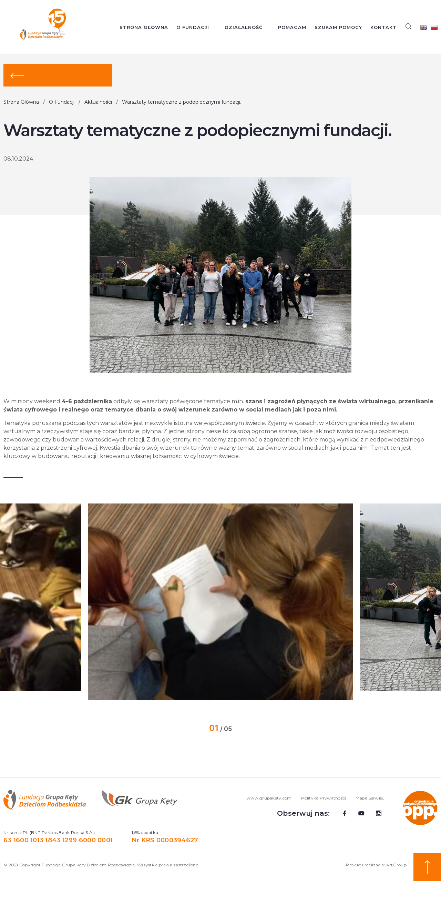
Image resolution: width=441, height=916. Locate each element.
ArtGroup (396, 864)
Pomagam (292, 27)
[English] (423, 27)
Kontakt (383, 27)
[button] (68, 601)
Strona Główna (144, 27)
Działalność (244, 27)
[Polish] (434, 27)
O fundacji (192, 27)
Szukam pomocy (338, 27)
